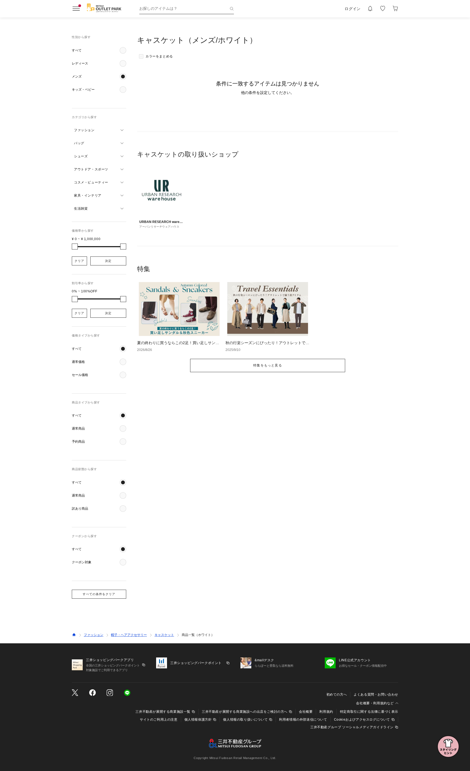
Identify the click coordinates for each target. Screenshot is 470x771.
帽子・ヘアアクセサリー (129, 635)
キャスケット (164, 635)
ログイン (353, 9)
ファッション (93, 635)
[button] (99, 50)
